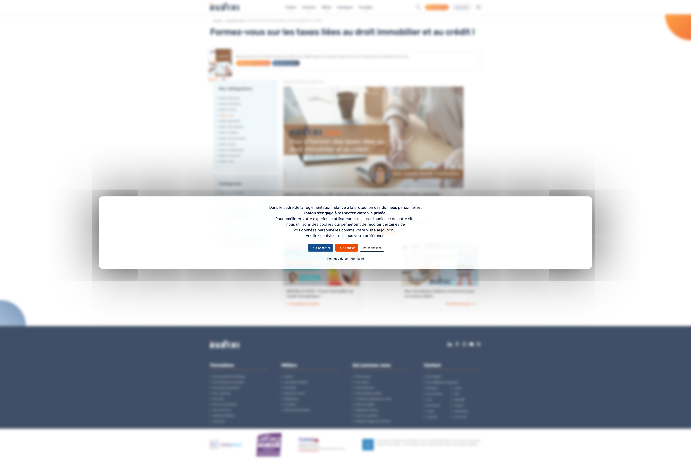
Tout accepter (320, 248)
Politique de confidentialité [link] (345, 258)
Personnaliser (372, 248)
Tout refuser (346, 248)
